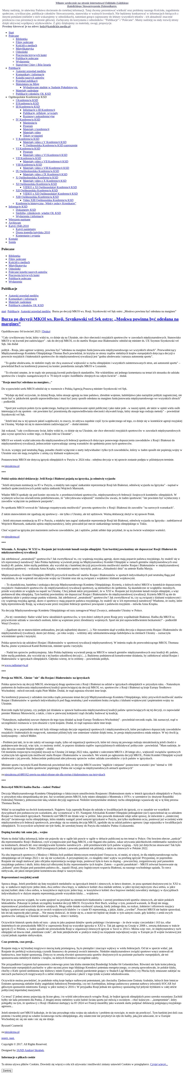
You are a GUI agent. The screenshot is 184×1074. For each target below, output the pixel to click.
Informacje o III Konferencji (39, 109)
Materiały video (32, 132)
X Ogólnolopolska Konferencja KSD (37, 177)
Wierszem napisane (19, 219)
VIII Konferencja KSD (29, 164)
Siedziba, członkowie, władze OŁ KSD (38, 213)
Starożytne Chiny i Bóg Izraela (33, 64)
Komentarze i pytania (28, 235)
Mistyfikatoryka (25, 48)
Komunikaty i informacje (30, 74)
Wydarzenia (22, 61)
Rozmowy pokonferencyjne (39, 116)
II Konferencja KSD (27, 103)
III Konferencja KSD (28, 106)
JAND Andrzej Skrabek (30, 1050)
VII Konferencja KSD (28, 158)
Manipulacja (30, 122)
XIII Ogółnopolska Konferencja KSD (37, 196)
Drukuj (46, 331)
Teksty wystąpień (33, 135)
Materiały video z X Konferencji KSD (44, 180)
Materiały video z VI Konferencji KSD (45, 155)
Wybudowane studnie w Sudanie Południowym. (50, 87)
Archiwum (15, 222)
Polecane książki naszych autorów (28, 271)
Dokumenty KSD (26, 209)
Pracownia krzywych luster (31, 55)
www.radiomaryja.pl (16, 665)
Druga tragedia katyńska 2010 (33, 232)
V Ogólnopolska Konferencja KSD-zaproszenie (50, 145)
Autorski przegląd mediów (31, 71)
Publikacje (14, 67)
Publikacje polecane (27, 58)
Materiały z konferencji (36, 129)
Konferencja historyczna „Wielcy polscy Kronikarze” (46, 203)
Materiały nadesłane (27, 90)
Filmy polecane (24, 42)
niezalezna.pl (12, 466)
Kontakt (13, 238)
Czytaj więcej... (159, 1064)
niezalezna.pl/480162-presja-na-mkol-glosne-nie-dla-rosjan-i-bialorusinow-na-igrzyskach (55, 774)
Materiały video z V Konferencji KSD (44, 142)
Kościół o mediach (26, 45)
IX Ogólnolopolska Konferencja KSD (37, 171)
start (3, 311)
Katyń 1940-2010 (19, 225)
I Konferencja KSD (27, 100)
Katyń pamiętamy (26, 229)
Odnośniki (22, 51)
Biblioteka (21, 38)
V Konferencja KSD (27, 138)
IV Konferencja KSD (28, 119)
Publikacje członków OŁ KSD (33, 93)
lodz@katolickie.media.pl (55, 26)
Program (28, 126)
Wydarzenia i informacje (29, 216)
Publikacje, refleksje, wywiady (40, 113)
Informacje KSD (18, 206)
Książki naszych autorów (30, 77)
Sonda (12, 242)
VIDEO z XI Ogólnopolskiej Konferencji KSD (50, 187)
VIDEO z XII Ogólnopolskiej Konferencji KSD (50, 193)
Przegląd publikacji (27, 80)
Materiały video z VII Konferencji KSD (45, 161)
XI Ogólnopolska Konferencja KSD (36, 184)
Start (11, 32)
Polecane (14, 35)
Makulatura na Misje (27, 84)
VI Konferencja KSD (28, 148)
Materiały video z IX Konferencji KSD (45, 174)
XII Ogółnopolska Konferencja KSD (37, 190)
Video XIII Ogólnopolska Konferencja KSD (48, 200)
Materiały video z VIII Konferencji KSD (46, 167)
